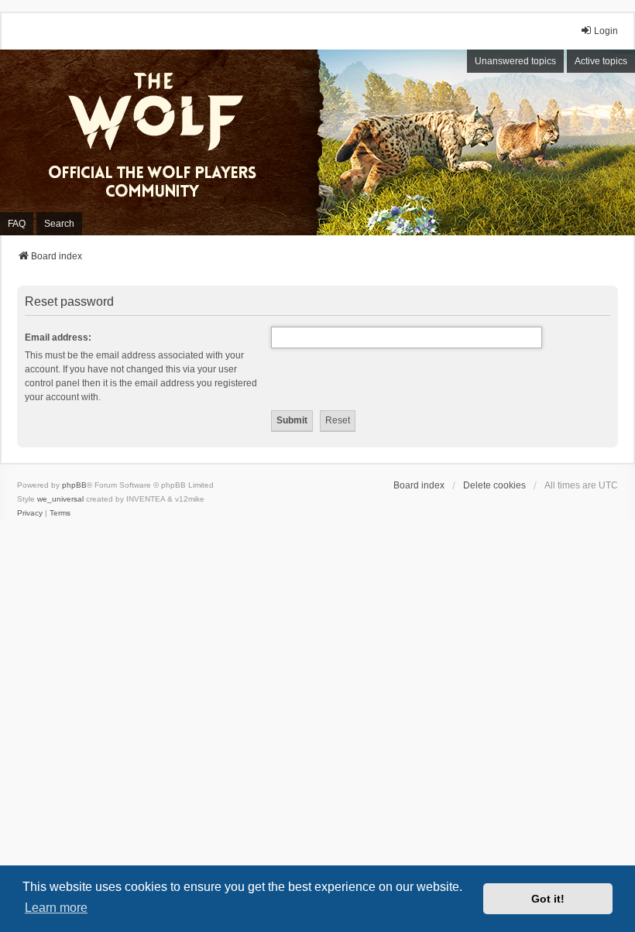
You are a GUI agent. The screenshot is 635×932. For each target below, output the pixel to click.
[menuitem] (30, 513)
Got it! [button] (548, 899)
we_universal (60, 499)
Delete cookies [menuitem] (494, 485)
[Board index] (162, 142)
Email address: (58, 337)
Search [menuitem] (59, 223)
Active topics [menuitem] (601, 61)
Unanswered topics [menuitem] (515, 61)
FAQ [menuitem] (17, 223)
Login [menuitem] (606, 31)
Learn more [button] (56, 907)
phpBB (74, 485)
